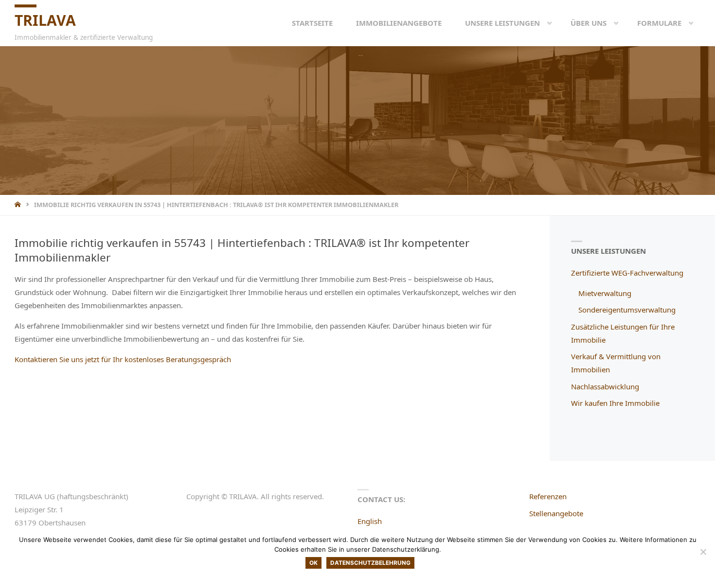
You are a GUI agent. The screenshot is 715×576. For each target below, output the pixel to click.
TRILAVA (45, 20)
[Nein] (703, 552)
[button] (542, 23)
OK (313, 562)
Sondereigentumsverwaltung (627, 309)
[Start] (19, 204)
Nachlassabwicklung (605, 386)
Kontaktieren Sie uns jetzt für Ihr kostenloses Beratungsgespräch (123, 359)
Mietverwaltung (604, 293)
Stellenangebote (556, 513)
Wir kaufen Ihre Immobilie (615, 403)
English (370, 521)
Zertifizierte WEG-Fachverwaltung (627, 273)
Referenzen (548, 496)
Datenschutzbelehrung (370, 562)
